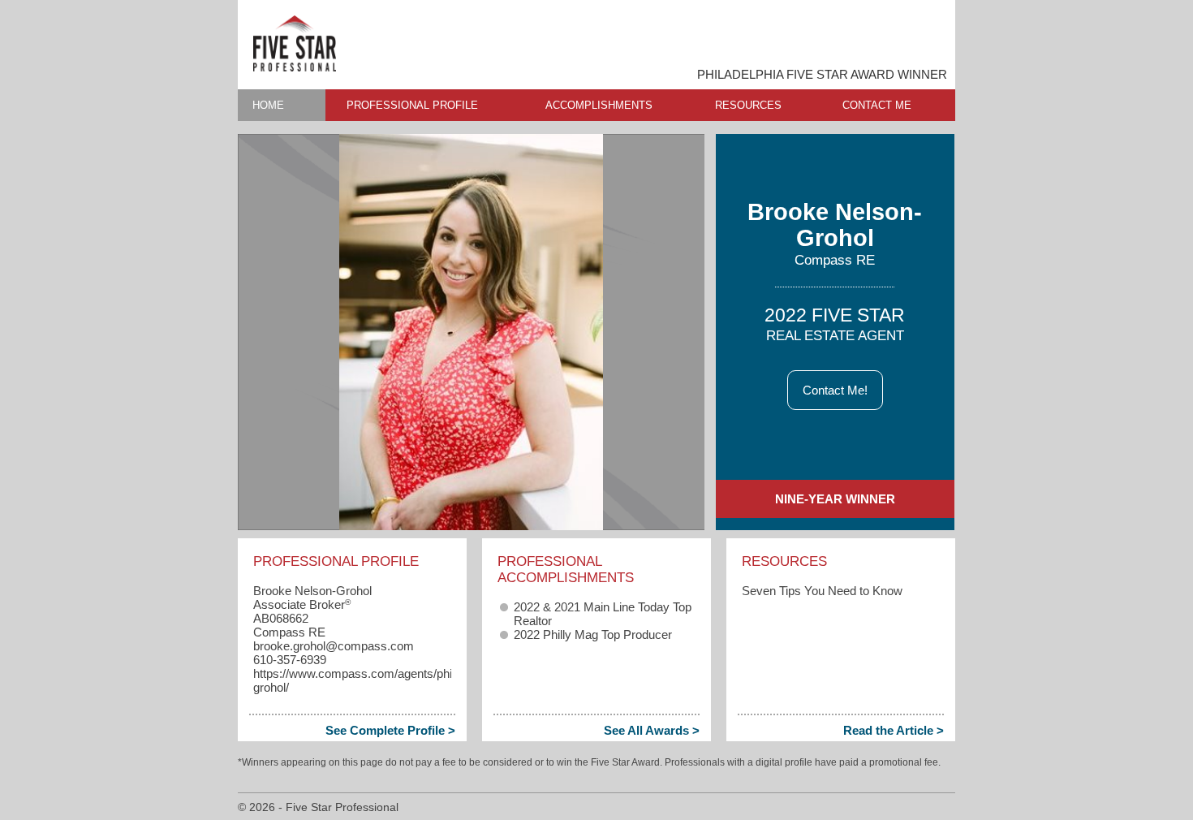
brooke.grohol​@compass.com (333, 646)
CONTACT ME (876, 105)
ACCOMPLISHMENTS (598, 105)
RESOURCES (748, 105)
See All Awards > (652, 730)
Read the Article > (893, 730)
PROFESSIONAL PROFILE (412, 105)
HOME (268, 105)
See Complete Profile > (390, 730)
